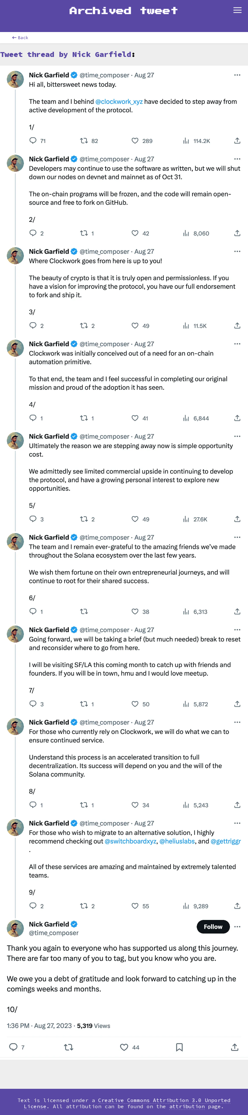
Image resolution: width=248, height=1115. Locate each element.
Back (23, 37)
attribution (187, 1106)
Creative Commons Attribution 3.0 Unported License (127, 1103)
